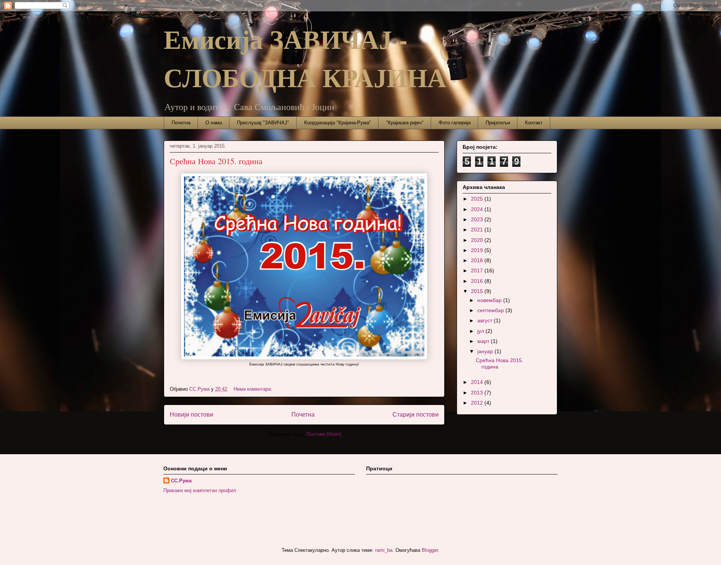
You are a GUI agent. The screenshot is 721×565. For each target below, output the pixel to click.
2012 (477, 403)
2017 (477, 270)
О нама (213, 122)
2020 (477, 240)
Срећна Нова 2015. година (216, 161)
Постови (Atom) (323, 434)
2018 (477, 260)
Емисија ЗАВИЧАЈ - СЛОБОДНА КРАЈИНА (305, 58)
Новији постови (191, 414)
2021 (477, 230)
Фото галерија (455, 122)
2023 (477, 219)
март (484, 341)
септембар (491, 310)
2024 (477, 209)
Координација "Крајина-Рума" (337, 122)
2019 (477, 250)
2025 (477, 199)
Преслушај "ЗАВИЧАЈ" (263, 122)
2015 (477, 291)
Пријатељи (498, 122)
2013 (477, 393)
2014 (477, 382)
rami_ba (383, 550)
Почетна (181, 122)
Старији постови (415, 414)
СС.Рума (181, 480)
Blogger (430, 550)
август (485, 320)
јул (481, 331)
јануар (486, 351)
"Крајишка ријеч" (405, 122)
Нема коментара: (254, 389)
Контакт (534, 122)
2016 (477, 281)
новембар (490, 300)
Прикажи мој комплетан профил (199, 490)
